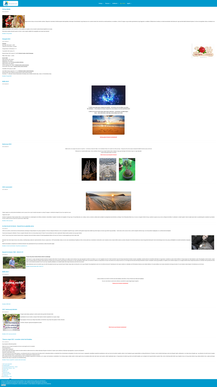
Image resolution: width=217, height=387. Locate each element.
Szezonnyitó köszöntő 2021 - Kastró (10, 366)
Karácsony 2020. (6, 372)
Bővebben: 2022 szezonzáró (7, 220)
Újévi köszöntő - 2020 (7, 376)
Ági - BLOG (122, 3)
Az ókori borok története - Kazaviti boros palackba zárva (18, 226)
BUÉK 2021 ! (5, 371)
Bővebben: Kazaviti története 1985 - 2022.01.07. (34, 266)
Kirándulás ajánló (6, 365)
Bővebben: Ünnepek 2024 (6, 76)
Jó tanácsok (5, 375)
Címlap (100, 3)
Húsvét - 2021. (6, 369)
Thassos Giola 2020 (7, 373)
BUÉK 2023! (5, 81)
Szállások (114, 3)
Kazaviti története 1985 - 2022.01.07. (13, 252)
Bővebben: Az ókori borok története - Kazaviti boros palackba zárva (14, 245)
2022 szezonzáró (7, 187)
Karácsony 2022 (6, 144)
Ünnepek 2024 (6, 39)
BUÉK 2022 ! (5, 271)
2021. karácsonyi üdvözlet (9, 309)
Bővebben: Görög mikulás (7, 33)
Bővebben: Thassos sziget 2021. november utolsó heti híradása (14, 359)
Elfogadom (3, 385)
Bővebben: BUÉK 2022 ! (6, 304)
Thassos (107, 3)
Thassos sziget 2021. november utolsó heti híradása (17, 339)
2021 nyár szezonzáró (7, 364)
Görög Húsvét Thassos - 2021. (9, 368)
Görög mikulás (6, 9)
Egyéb (128, 3)
